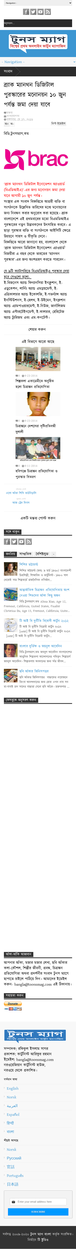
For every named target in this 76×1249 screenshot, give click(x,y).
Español (13, 1114)
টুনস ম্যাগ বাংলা (40, 1234)
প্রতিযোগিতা (13, 116)
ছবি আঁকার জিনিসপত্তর (34, 671)
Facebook (26, 12)
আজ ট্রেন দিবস (20, 503)
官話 (11, 1167)
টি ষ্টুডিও (43, 1240)
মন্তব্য (9, 113)
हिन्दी (10, 1123)
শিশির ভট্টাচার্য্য (28, 564)
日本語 (13, 1184)
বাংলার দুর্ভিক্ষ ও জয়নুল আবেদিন (40, 646)
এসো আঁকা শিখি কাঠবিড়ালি (21, 493)
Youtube (40, 12)
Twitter (33, 12)
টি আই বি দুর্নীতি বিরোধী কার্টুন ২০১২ (44, 621)
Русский (14, 1158)
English (13, 1088)
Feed (48, 12)
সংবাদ (8, 71)
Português (15, 1175)
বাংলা (10, 1132)
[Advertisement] (34, 778)
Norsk (11, 1097)
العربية (12, 1106)
